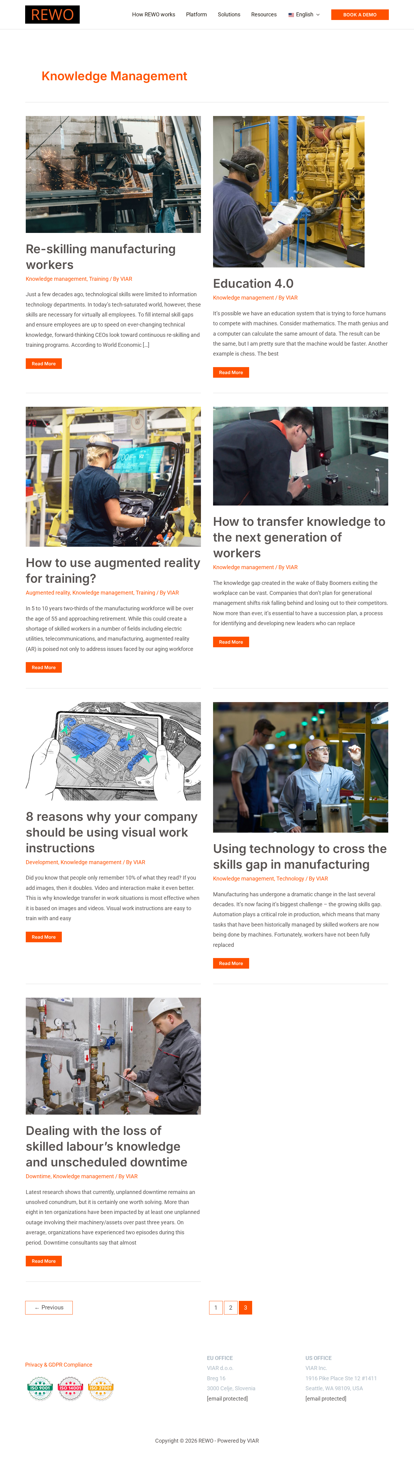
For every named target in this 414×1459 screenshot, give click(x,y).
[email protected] (227, 1398)
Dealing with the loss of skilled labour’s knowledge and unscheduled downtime (107, 1146)
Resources (264, 14)
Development (42, 862)
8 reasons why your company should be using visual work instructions (112, 832)
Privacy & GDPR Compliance (58, 1364)
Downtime (38, 1176)
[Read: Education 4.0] (289, 191)
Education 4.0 (253, 283)
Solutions (229, 14)
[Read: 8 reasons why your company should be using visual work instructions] (113, 751)
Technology (290, 878)
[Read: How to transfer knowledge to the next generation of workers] (300, 456)
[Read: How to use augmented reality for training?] (113, 476)
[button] (360, 14)
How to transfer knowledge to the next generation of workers (299, 537)
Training (99, 279)
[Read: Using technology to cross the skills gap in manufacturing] (300, 767)
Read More (47, 364)
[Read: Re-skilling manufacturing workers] (113, 174)
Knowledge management (56, 279)
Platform (196, 14)
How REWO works (153, 14)
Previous (49, 1307)
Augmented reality (48, 592)
